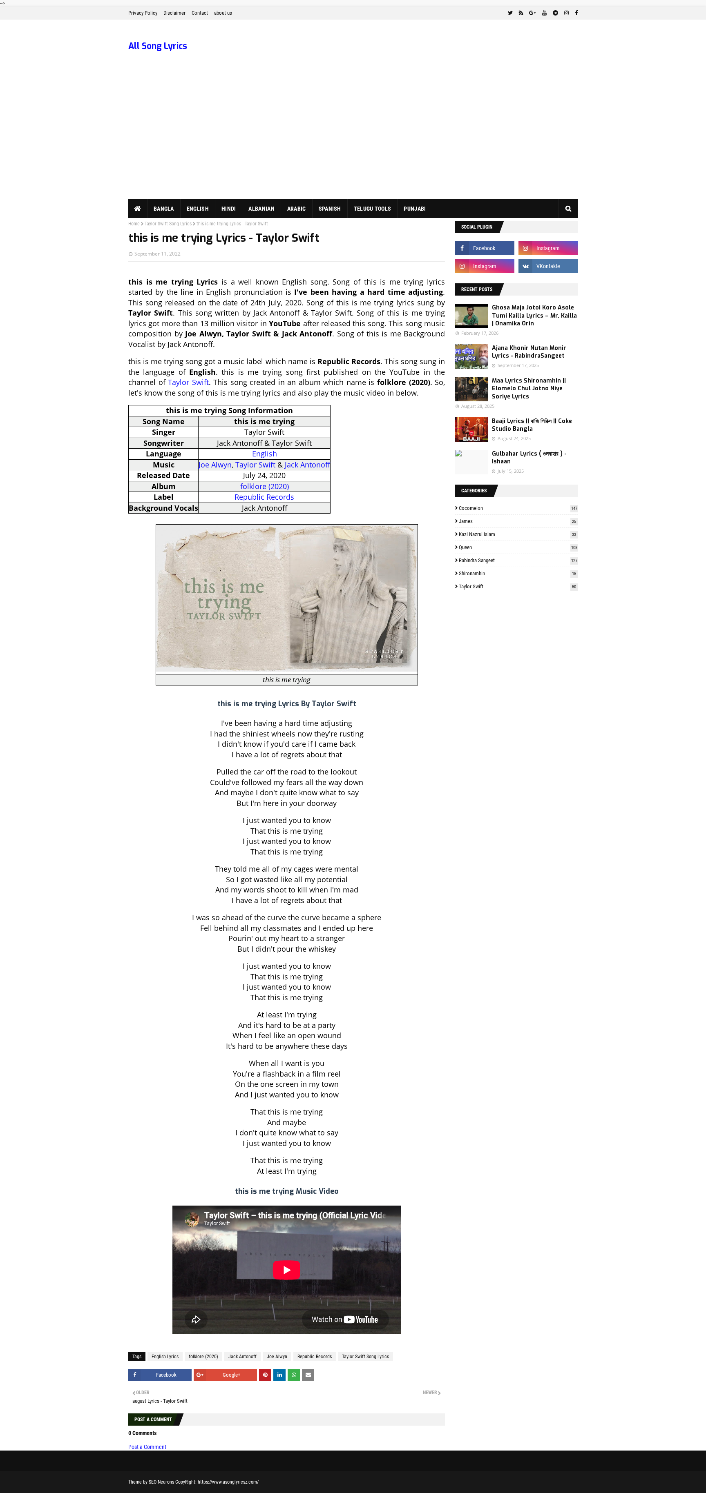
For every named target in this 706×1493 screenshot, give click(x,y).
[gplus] (532, 13)
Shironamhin (517, 573)
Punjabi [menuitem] (415, 208)
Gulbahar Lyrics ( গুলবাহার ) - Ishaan (529, 458)
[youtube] (544, 13)
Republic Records (264, 497)
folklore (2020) (264, 486)
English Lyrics (165, 1356)
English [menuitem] (198, 208)
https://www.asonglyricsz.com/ (228, 1482)
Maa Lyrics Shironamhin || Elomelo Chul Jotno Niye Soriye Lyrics (529, 389)
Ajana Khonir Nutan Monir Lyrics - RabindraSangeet (529, 352)
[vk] (548, 266)
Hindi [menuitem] (228, 208)
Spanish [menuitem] (330, 208)
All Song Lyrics (157, 46)
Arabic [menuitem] (296, 208)
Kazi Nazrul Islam (517, 534)
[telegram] (555, 13)
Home (134, 224)
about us (223, 13)
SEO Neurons (161, 1482)
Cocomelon (518, 508)
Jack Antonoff (307, 464)
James (517, 521)
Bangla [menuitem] (164, 208)
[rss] (521, 13)
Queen (518, 547)
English (264, 453)
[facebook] (575, 13)
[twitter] (510, 13)
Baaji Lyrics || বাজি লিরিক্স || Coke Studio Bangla (532, 425)
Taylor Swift (188, 382)
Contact (200, 13)
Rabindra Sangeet (518, 560)
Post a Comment (147, 1447)
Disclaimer (174, 13)
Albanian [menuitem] (261, 208)
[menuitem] (137, 208)
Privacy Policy (142, 13)
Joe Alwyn (215, 464)
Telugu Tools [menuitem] (372, 208)
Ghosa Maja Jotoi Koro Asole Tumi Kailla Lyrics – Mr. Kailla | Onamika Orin (534, 315)
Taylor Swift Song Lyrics (168, 224)
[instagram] (566, 13)
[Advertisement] (353, 138)
